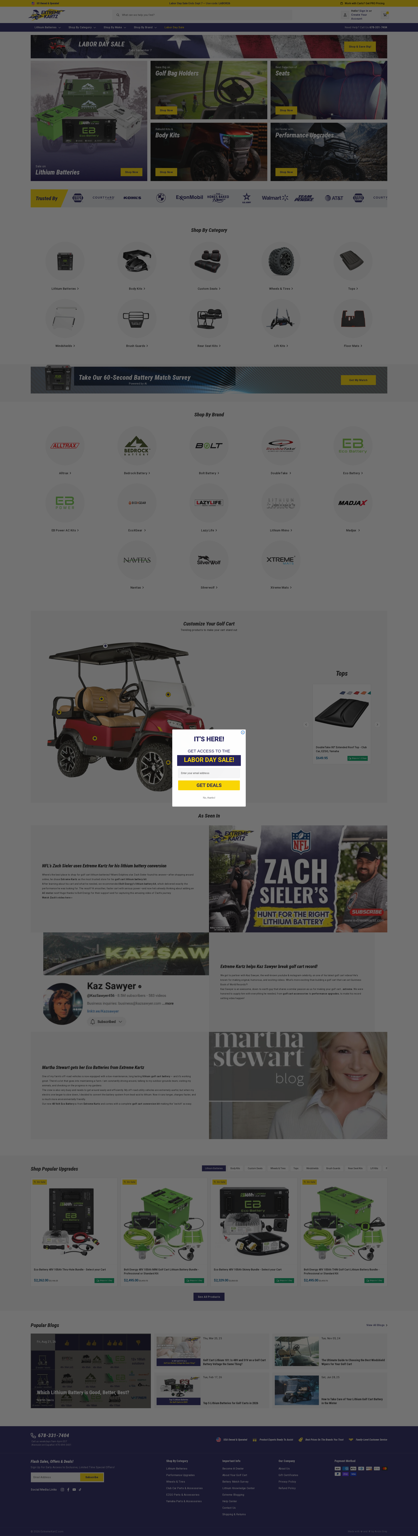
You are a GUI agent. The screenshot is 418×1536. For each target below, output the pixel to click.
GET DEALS (209, 785)
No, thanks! (209, 797)
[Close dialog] (242, 732)
